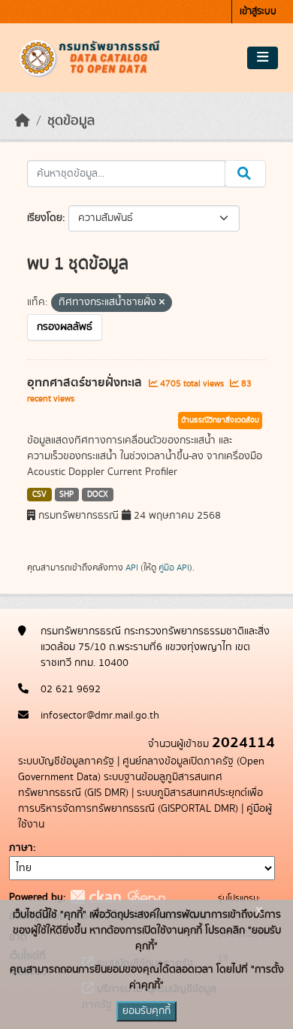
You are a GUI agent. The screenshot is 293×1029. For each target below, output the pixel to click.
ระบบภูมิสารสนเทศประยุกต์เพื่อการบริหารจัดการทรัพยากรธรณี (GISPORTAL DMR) (140, 800)
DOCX (97, 495)
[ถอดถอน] (162, 303)
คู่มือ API (174, 567)
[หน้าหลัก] (22, 121)
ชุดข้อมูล (71, 121)
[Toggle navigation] (262, 58)
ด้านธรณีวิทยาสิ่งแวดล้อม (220, 420)
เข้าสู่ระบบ (258, 12)
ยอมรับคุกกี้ (146, 1010)
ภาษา (21, 847)
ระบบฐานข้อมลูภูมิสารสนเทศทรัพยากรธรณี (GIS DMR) (120, 785)
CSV (39, 495)
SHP (66, 495)
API (131, 567)
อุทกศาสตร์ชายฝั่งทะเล (86, 382)
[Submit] (245, 173)
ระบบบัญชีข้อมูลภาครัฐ (66, 761)
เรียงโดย (44, 217)
